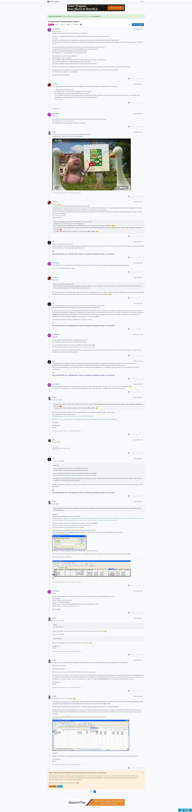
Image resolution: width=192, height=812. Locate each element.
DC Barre (55, 38)
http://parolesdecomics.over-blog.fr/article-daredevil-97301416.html (72, 416)
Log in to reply (138, 24)
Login (60, 786)
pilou (53, 439)
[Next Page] (100, 791)
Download (95, 16)
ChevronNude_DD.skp (59, 215)
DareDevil (55, 84)
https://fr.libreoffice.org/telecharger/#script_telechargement (71, 525)
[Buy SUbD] (96, 802)
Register (53, 786)
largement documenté (109, 386)
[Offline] (50, 85)
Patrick (54, 132)
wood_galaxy (55, 29)
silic (53, 241)
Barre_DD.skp (59, 99)
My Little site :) (55, 449)
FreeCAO (68, 192)
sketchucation (54, 1)
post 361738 (60, 665)
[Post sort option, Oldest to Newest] (129, 24)
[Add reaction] (129, 78)
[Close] (143, 773)
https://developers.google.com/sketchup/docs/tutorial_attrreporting (72, 347)
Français (52, 24)
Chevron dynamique (67, 121)
